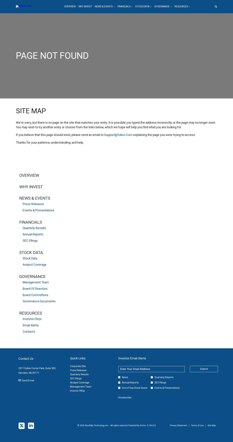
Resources (30, 313)
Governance (32, 276)
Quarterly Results (34, 228)
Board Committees (35, 295)
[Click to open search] (215, 6)
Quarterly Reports (164, 377)
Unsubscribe (125, 397)
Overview (29, 175)
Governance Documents (39, 301)
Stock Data (31, 252)
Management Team (36, 282)
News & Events (34, 198)
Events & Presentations (38, 210)
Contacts (29, 331)
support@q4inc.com (118, 135)
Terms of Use (197, 428)
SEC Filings (30, 240)
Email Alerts (31, 325)
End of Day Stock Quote (134, 387)
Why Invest (31, 186)
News (125, 377)
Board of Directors (35, 288)
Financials (30, 222)
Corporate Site (82, 366)
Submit (204, 368)
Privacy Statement (178, 428)
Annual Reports (33, 234)
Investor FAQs (32, 319)
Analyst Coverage (34, 264)
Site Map (212, 428)
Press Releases (33, 204)
